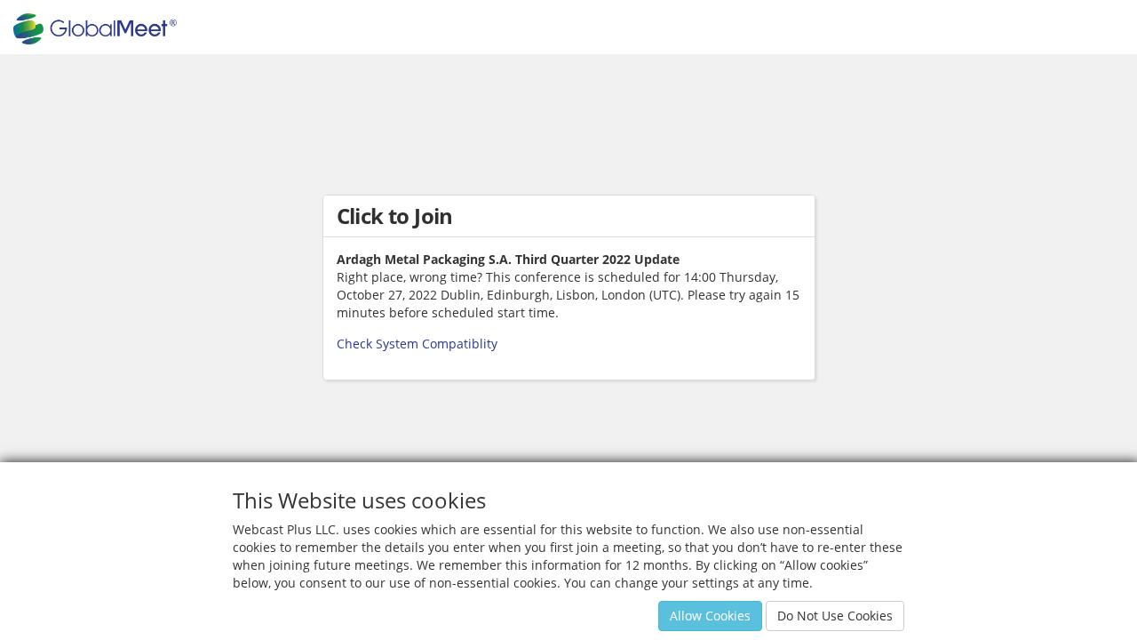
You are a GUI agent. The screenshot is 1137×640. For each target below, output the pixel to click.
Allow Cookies (710, 615)
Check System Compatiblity (417, 343)
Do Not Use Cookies (835, 615)
